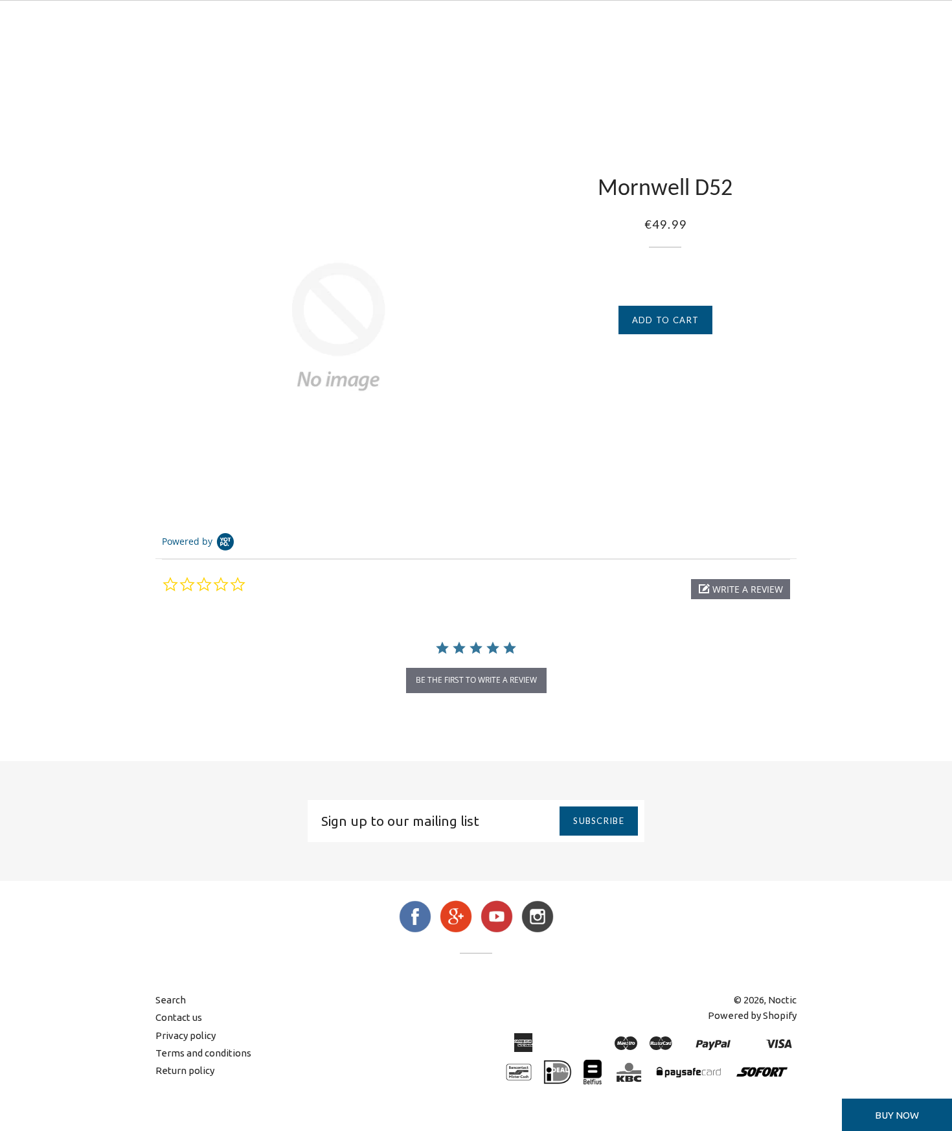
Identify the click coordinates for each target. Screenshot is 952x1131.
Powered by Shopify (752, 1015)
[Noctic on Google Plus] (456, 929)
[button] (740, 589)
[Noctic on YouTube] (497, 929)
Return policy (184, 1070)
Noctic (782, 999)
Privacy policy (185, 1035)
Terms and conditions (203, 1052)
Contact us (178, 1017)
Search (170, 999)
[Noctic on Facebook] (415, 929)
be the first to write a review (476, 679)
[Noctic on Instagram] (537, 929)
